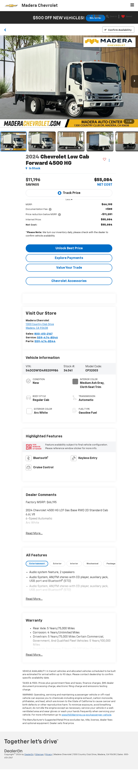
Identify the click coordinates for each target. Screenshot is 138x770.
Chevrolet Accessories (69, 281)
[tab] (37, 563)
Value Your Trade (69, 267)
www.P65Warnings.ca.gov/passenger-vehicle (86, 715)
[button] (5, 30)
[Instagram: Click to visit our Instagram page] (101, 16)
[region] (69, 223)
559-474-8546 (47, 337)
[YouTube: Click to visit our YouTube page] (97, 16)
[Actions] (109, 160)
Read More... (34, 533)
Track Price (71, 193)
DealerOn (29, 754)
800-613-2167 (43, 333)
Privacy (48, 754)
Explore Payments (69, 258)
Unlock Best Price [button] (69, 248)
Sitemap (39, 754)
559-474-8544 (45, 341)
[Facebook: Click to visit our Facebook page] (93, 16)
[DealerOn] (13, 751)
